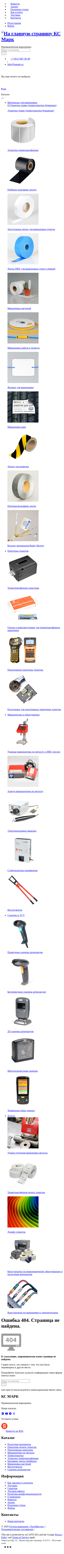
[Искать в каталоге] (3, 53)
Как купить (17, 12)
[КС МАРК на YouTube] (6, 1413)
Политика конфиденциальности (24, 1494)
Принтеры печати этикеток (22, 1447)
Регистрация (14, 23)
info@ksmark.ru (15, 64)
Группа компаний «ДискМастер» (26, 1526)
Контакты (16, 18)
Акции (14, 6)
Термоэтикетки (15, 1455)
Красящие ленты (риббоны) (22, 1461)
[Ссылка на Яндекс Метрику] (8, 1548)
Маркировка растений (19, 1464)
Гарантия (12, 1488)
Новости (15, 3)
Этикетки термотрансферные (23, 1458)
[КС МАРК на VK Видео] (2, 1413)
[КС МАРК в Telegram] (10, 1413)
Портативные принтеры (20, 1450)
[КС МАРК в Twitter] (14, 1413)
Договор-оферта (16, 1491)
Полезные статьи (20, 9)
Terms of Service (20, 1537)
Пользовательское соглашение (17, 1529)
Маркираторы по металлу (21, 1452)
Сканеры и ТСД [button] (15, 915)
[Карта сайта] (36, 1529)
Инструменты (14, 1466)
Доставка (15, 15)
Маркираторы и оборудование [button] (23, 714)
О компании (14, 1496)
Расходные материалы (19, 1444)
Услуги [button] (11, 1115)
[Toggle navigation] (2, 98)
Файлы (11, 1508)
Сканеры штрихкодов (18, 1469)
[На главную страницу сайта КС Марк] (2, 91)
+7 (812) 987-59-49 (20, 58)
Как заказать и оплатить (20, 1482)
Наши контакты (15, 1521)
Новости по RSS (14, 1431)
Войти (10, 26)
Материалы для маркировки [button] (22, 102)
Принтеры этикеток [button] (18, 551)
